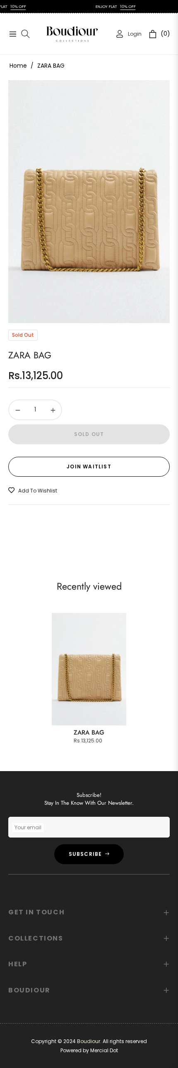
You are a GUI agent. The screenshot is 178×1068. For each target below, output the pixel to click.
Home (18, 65)
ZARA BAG (89, 732)
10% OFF (115, 6)
